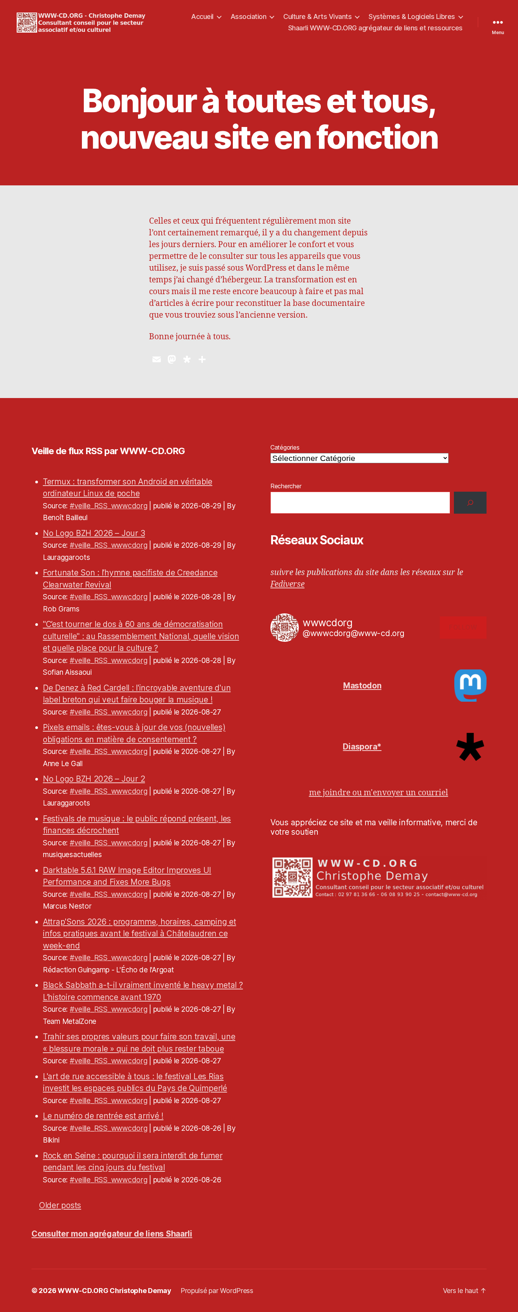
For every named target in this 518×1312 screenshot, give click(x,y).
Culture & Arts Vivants (317, 16)
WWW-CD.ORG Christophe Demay (114, 1291)
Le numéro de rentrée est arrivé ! (103, 1116)
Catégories (284, 447)
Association (249, 16)
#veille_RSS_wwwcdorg (109, 506)
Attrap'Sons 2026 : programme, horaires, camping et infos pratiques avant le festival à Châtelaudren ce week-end (139, 933)
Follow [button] (463, 627)
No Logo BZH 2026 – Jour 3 (94, 533)
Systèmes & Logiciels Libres (412, 16)
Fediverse (287, 584)
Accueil (202, 16)
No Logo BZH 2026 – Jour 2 (94, 779)
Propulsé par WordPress (217, 1291)
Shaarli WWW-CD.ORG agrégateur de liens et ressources (375, 28)
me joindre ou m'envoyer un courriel (378, 793)
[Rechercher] (470, 503)
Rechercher (285, 486)
